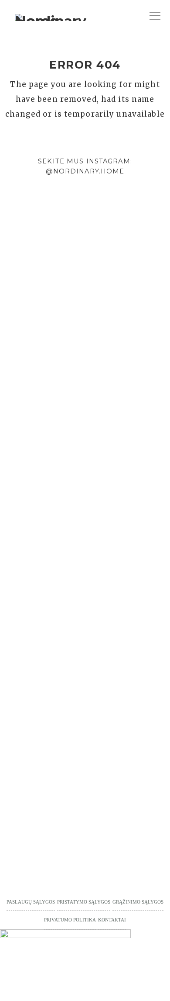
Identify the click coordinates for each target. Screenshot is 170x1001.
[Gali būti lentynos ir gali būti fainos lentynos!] (149, 442)
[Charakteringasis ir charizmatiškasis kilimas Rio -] (120, 424)
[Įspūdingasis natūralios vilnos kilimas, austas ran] (64, 542)
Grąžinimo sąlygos (137, 901)
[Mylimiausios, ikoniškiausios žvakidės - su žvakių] (7, 271)
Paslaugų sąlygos (31, 901)
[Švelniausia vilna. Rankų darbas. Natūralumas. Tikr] (35, 401)
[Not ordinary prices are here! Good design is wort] (92, 312)
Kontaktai (112, 919)
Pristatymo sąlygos (83, 901)
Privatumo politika (70, 919)
